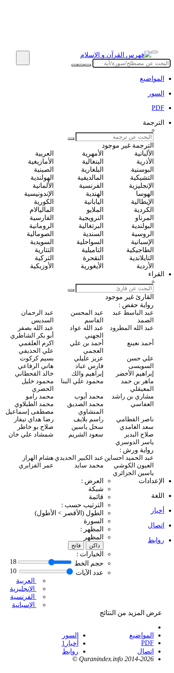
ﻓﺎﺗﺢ (76, 545)
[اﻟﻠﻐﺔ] (23, 58)
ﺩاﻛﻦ (94, 545)
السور (70, 635)
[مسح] (87, 65)
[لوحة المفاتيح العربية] (81, 65)
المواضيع (152, 78)
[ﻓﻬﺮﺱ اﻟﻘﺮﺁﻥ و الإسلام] (115, 55)
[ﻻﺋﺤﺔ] (154, 52)
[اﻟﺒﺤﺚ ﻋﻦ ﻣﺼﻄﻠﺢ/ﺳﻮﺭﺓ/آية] (74, 65)
